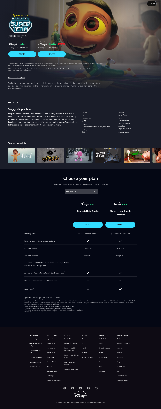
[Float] (21, 155)
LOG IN (152, 4)
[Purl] (79, 155)
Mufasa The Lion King (123, 380)
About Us (49, 366)
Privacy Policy (33, 339)
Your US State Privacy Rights (35, 352)
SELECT (22, 54)
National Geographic (87, 357)
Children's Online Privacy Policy (36, 345)
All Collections (103, 339)
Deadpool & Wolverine (123, 343)
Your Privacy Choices (35, 362)
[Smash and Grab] (108, 155)
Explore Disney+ (51, 339)
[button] (54, 335)
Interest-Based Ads (34, 366)
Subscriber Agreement (35, 357)
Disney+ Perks (51, 343)
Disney (84, 339)
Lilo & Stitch (120, 357)
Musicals (101, 343)
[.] (64, 388)
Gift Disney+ (50, 375)
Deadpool (119, 339)
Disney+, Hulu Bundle (70, 343)
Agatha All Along (122, 375)
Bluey (118, 362)
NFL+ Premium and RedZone (69, 363)
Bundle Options (68, 339)
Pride (100, 366)
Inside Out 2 (120, 348)
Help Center (50, 357)
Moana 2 (119, 352)
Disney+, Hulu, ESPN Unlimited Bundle (70, 349)
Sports (101, 352)
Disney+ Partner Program (54, 380)
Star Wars (84, 352)
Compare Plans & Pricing (71, 369)
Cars (118, 371)
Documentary (103, 362)
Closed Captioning (52, 371)
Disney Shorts (103, 357)
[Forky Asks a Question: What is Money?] (137, 155)
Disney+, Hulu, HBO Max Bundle (71, 356)
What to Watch (51, 352)
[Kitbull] (50, 155)
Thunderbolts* (121, 366)
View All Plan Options (16, 78)
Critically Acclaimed (105, 348)
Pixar (83, 343)
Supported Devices (52, 362)
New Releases (51, 348)
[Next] (157, 155)
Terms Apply (28, 297)
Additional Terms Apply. (24, 70)
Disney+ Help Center (77, 310)
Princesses (102, 371)
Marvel (84, 348)
